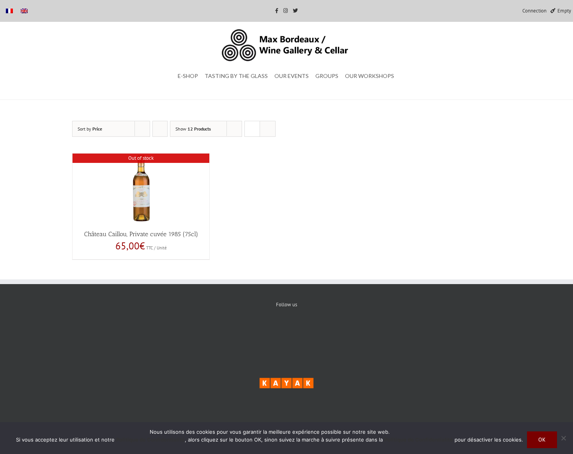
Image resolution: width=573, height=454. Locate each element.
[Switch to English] (24, 11)
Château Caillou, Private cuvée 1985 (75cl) (141, 234)
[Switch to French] (9, 11)
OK (542, 439)
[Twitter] (287, 331)
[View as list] (267, 128)
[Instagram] (310, 331)
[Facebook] (263, 331)
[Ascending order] (160, 129)
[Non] (563, 438)
